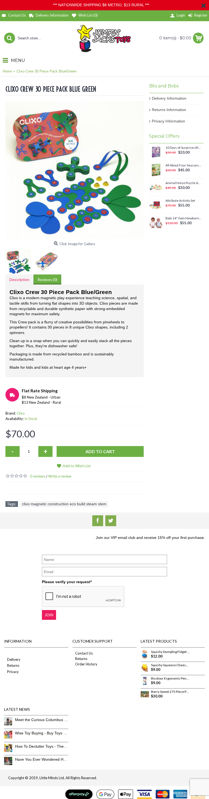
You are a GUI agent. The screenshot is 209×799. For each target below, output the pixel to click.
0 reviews (37, 476)
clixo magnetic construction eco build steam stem (64, 504)
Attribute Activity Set (180, 201)
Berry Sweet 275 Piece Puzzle (170, 692)
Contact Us (84, 653)
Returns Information (169, 110)
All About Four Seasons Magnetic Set (183, 165)
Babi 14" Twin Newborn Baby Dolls (183, 218)
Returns (13, 665)
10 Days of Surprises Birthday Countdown (183, 148)
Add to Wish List (77, 465)
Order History (86, 664)
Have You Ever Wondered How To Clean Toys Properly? (41, 759)
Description (19, 279)
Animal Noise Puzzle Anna (183, 183)
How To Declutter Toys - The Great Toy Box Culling (41, 746)
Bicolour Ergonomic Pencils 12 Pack (170, 678)
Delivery (13, 659)
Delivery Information (169, 98)
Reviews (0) (47, 279)
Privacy (13, 671)
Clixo (21, 413)
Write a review (59, 476)
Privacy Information (168, 121)
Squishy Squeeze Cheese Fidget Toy (170, 665)
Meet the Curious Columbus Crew (41, 720)
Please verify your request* (67, 582)
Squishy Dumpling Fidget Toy (170, 652)
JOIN (49, 615)
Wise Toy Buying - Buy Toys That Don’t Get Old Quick (41, 733)
